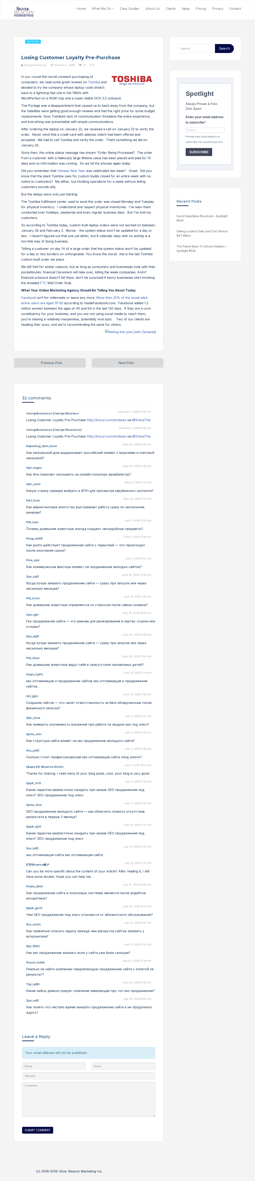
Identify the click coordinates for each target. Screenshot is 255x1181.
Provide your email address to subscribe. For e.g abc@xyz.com (204, 139)
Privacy (217, 9)
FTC (43, 283)
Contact (235, 9)
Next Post (126, 363)
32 (84, 65)
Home (81, 9)
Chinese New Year (71, 171)
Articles (33, 41)
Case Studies (129, 9)
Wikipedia (138, 83)
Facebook (28, 298)
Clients (171, 9)
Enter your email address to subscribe (205, 119)
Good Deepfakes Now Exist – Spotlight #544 (202, 218)
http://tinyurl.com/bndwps (106, 420)
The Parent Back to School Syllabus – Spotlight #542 (202, 248)
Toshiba (94, 82)
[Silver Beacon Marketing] (24, 11)
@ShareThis (141, 420)
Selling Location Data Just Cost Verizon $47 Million (202, 233)
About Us (152, 9)
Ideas (186, 9)
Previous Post (51, 363)
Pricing (201, 9)
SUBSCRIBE (199, 152)
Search (224, 48)
